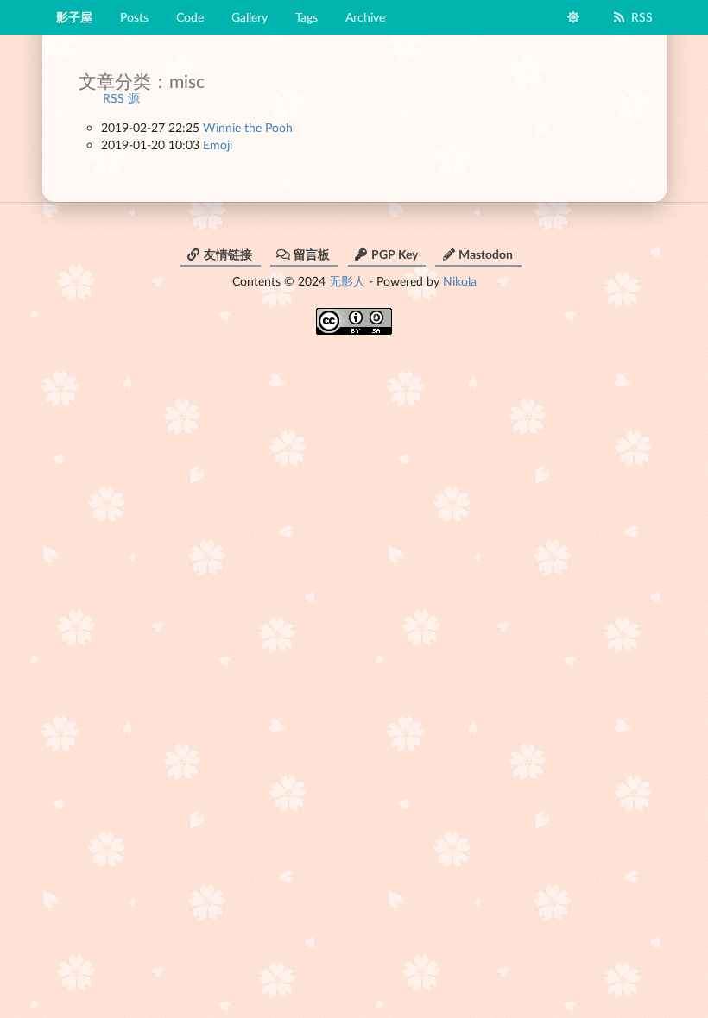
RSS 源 (121, 98)
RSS (642, 16)
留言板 (312, 254)
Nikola (460, 280)
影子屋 (74, 16)
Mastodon (485, 254)
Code (190, 16)
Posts (134, 16)
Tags (306, 16)
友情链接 (228, 254)
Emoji (217, 144)
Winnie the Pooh (248, 127)
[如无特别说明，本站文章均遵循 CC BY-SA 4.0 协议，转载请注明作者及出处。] (354, 315)
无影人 (347, 280)
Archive (365, 16)
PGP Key (394, 254)
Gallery (249, 16)
